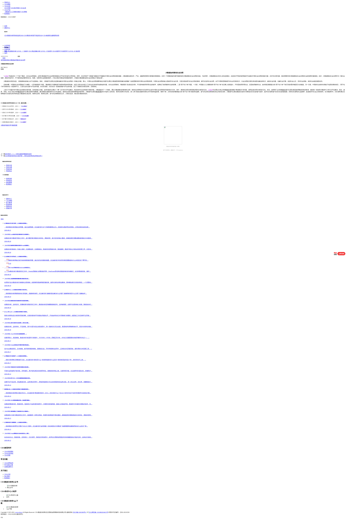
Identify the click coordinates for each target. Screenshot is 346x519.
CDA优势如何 (8, 463)
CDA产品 (7, 10)
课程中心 (7, 28)
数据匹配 (99, 91)
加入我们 (7, 476)
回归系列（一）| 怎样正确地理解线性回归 (18, 154)
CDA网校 (7, 4)
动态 (5, 53)
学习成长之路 (8, 465)
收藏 (2, 69)
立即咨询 (341, 253)
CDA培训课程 (8, 451)
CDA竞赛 (7, 8)
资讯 (5, 51)
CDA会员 (23, 8)
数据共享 (228, 90)
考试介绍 (9, 165)
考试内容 (9, 169)
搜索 (19, 56)
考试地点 (9, 171)
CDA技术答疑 (15, 8)
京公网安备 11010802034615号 (98, 512)
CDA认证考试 (8, 453)
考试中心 (7, 2)
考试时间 (9, 180)
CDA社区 (7, 6)
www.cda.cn (18, 512)
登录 (4, 58)
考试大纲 (9, 167)
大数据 (3, 125)
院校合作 (7, 47)
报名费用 (9, 182)
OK (2, 517)
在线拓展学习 (8, 466)
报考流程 (9, 178)
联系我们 (7, 13)
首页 (5, 26)
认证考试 (7, 45)
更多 (2, 219)
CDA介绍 (7, 474)
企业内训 (7, 49)
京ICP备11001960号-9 (79, 512)
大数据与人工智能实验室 (13, 12)
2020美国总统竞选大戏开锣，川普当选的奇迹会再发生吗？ (24, 156)
